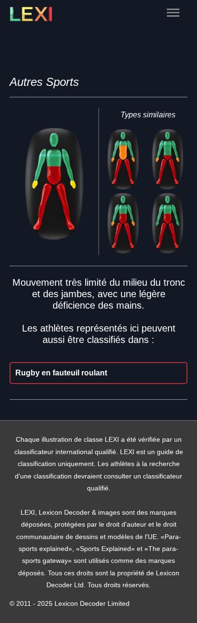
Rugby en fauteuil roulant (61, 373)
